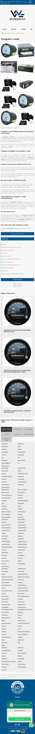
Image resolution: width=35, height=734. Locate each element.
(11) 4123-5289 (18, 283)
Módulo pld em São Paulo (7, 250)
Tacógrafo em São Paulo (7, 267)
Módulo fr (3, 244)
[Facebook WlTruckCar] (24, 2)
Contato (23, 29)
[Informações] (32, 29)
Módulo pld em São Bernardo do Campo (11, 247)
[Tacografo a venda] (9, 50)
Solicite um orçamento (17, 233)
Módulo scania (4, 270)
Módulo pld (4, 253)
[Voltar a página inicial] (17, 15)
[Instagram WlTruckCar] (26, 2)
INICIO (18, 700)
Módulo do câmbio (6, 256)
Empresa (13, 29)
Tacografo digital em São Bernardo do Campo (12, 273)
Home (4, 29)
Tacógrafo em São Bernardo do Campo (11, 265)
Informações (5, 238)
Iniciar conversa (19, 719)
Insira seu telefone (19, 710)
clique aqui (17, 228)
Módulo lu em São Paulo (7, 262)
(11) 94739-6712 (31, 2)
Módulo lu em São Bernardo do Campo (10, 259)
